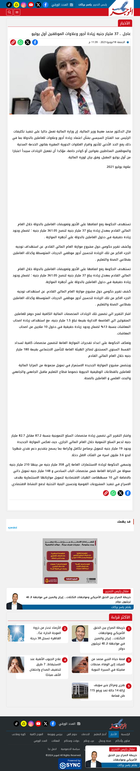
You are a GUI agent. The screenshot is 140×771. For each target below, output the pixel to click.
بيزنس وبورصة (54, 734)
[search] (9, 12)
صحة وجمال (105, 740)
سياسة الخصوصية (70, 749)
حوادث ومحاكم (71, 740)
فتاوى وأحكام (122, 740)
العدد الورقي (59, 5)
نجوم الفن (72, 734)
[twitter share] (28, 42)
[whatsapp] (13, 42)
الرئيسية (125, 734)
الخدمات (85, 734)
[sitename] (118, 723)
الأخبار (114, 734)
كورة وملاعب (19, 734)
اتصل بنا (52, 749)
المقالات (55, 740)
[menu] (17, 12)
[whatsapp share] (20, 42)
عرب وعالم (89, 740)
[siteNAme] (121, 8)
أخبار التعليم (100, 734)
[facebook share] (35, 42)
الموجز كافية (36, 734)
